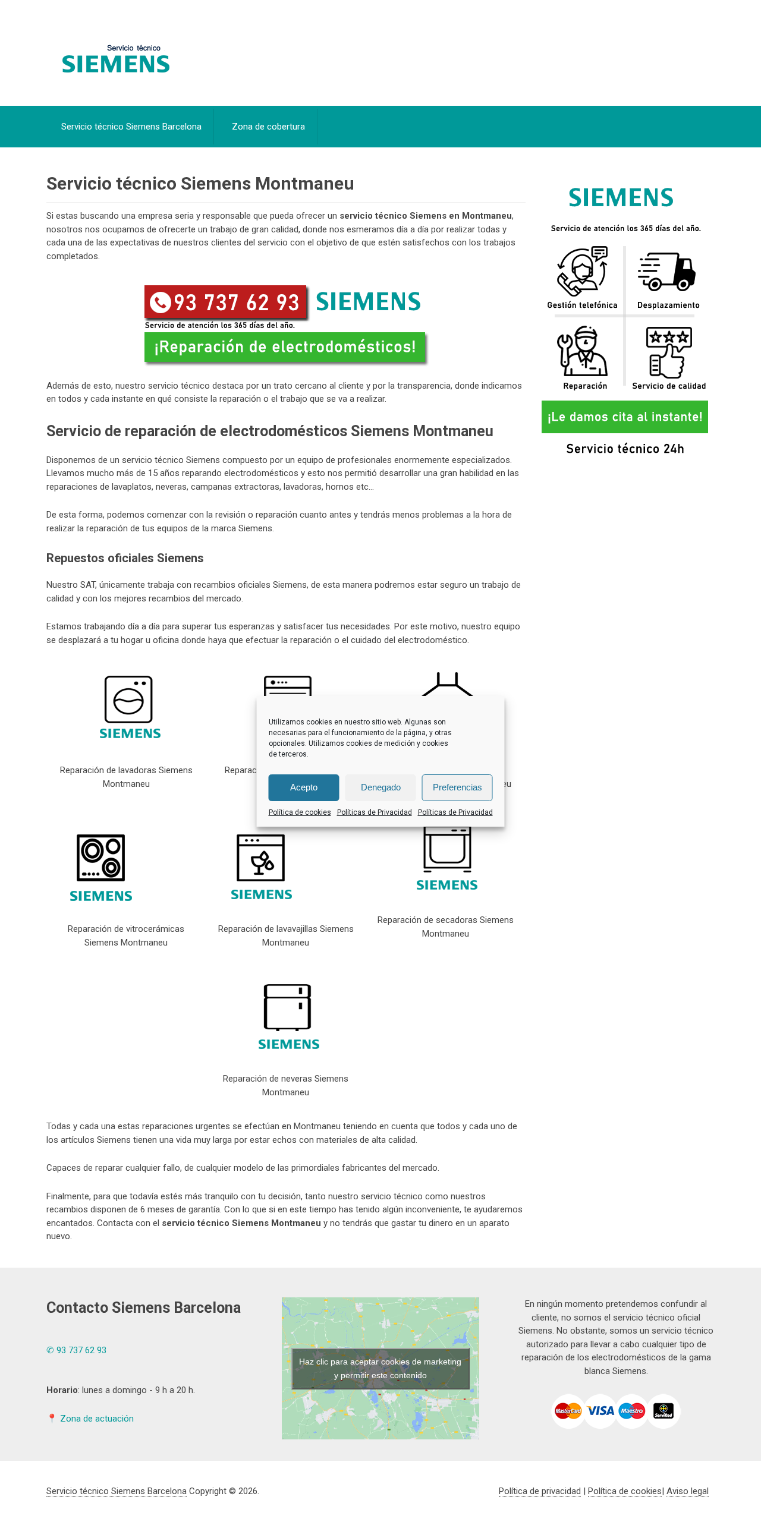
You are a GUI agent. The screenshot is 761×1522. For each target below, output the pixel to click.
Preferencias (457, 787)
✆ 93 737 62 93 (76, 1350)
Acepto (303, 787)
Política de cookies (300, 812)
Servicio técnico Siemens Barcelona (131, 126)
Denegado (381, 787)
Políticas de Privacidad (374, 812)
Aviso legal (687, 1491)
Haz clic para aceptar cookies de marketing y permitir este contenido (380, 1368)
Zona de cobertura (268, 126)
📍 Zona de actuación (90, 1418)
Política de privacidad (540, 1491)
